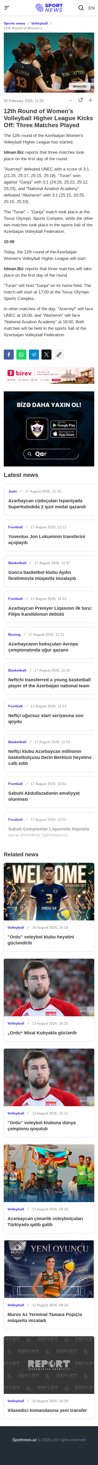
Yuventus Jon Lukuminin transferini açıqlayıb (46, 539)
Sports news (14, 23)
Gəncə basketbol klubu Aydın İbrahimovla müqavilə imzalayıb (42, 575)
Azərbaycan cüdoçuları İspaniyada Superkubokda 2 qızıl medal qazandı (47, 503)
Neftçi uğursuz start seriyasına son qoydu (45, 718)
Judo (12, 491)
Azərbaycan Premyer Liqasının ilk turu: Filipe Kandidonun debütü (50, 611)
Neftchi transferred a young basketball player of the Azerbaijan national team (49, 682)
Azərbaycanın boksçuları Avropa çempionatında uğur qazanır (43, 647)
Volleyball (39, 23)
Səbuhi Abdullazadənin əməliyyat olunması (44, 796)
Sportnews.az (24, 1440)
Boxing (14, 634)
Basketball (17, 563)
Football (15, 527)
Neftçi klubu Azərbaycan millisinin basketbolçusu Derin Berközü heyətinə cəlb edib (49, 757)
